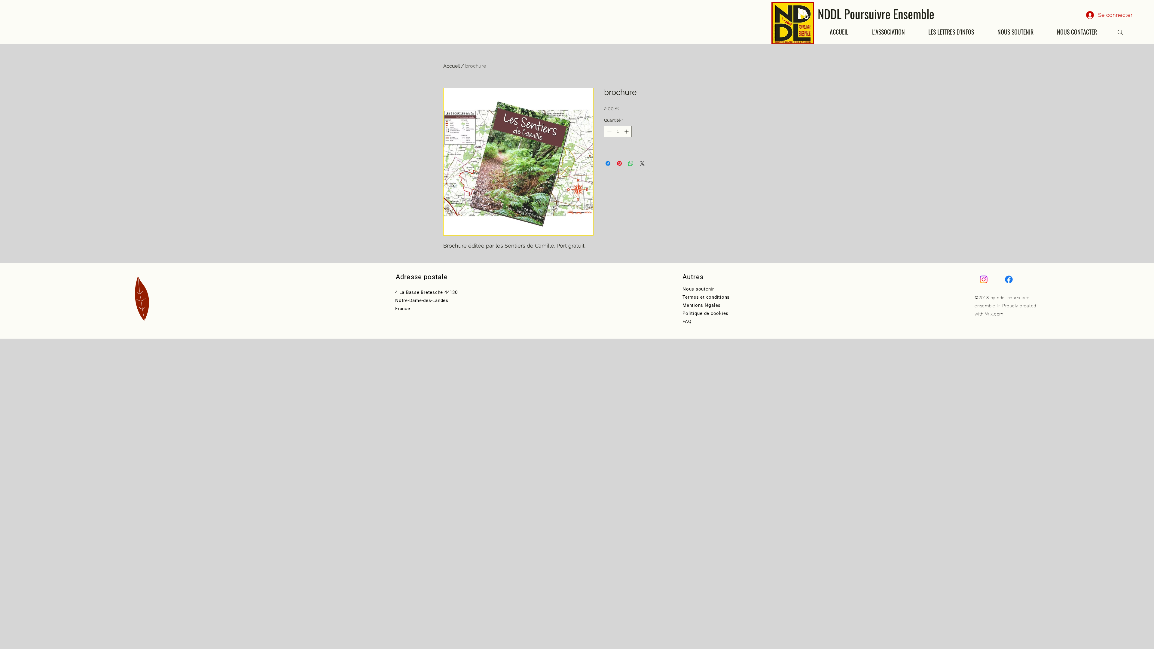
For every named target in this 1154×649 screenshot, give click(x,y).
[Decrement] (608, 131)
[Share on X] (642, 163)
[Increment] (627, 131)
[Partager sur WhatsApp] (630, 163)
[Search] (1120, 32)
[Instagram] (983, 279)
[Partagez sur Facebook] (608, 163)
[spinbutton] (617, 131)
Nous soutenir (698, 289)
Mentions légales (701, 305)
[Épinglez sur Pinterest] (619, 163)
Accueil (451, 66)
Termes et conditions (706, 297)
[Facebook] (1009, 279)
